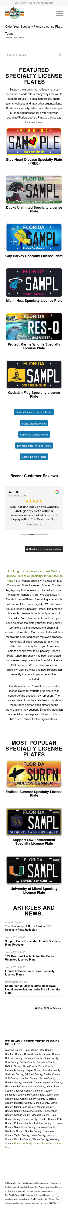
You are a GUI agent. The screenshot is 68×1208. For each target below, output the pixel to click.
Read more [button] (34, 524)
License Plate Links (43, 1143)
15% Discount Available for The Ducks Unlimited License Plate (29, 957)
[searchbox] (34, 55)
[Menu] (58, 13)
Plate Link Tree (22, 1143)
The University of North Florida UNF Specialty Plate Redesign (28, 927)
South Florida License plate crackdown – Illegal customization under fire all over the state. (32, 989)
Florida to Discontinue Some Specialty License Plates (30, 972)
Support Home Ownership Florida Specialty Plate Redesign (33, 942)
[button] (57, 1197)
